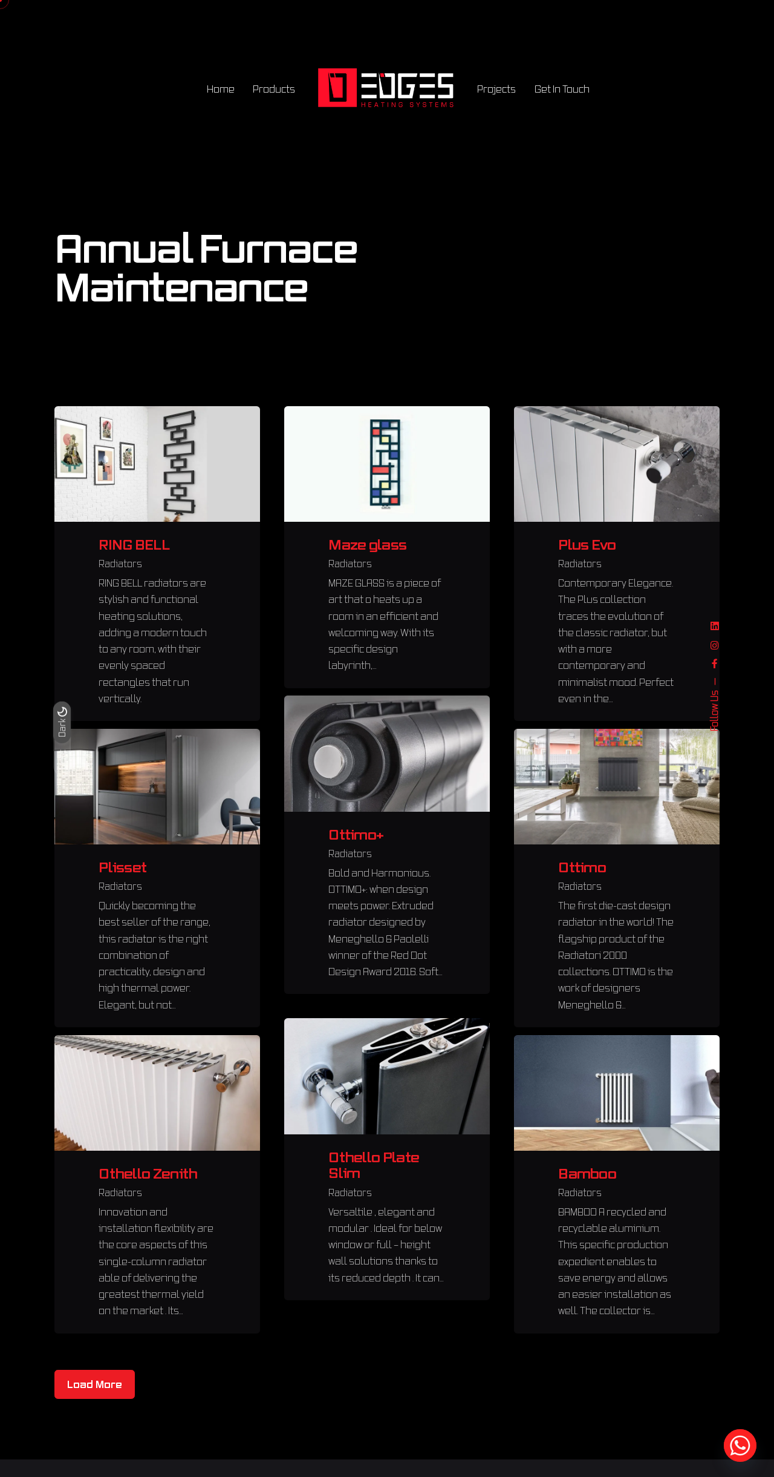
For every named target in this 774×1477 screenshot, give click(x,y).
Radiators (120, 564)
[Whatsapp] (740, 1445)
